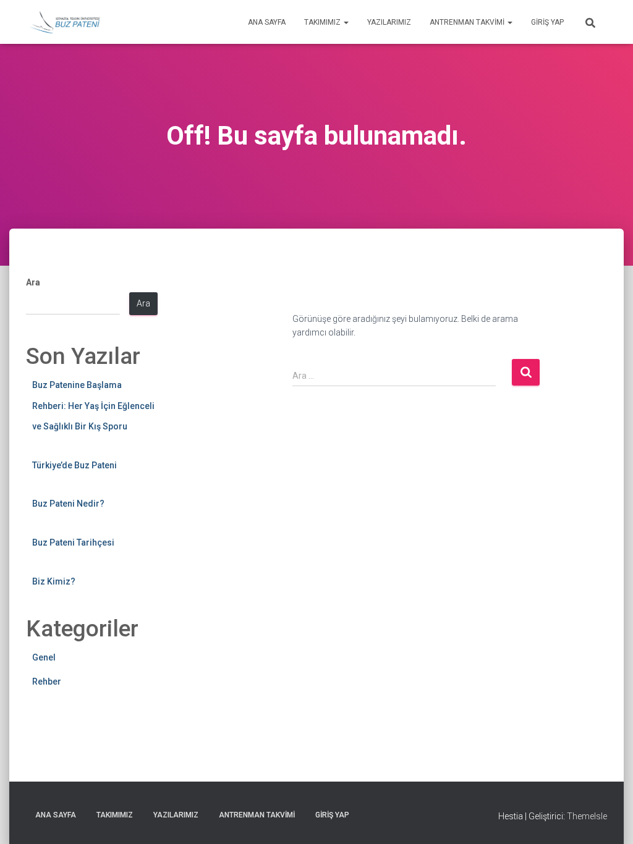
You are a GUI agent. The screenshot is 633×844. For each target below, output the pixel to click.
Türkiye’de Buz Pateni (74, 465)
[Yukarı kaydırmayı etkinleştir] (608, 819)
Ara (33, 282)
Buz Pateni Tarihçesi (73, 542)
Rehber (46, 681)
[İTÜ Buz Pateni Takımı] (65, 22)
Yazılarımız (389, 22)
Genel (44, 657)
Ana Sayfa (267, 22)
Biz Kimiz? (53, 581)
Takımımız (323, 22)
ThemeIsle (587, 816)
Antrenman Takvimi (468, 22)
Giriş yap (547, 22)
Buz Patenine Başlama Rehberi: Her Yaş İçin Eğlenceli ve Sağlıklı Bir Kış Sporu (93, 405)
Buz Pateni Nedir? (68, 504)
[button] (345, 22)
